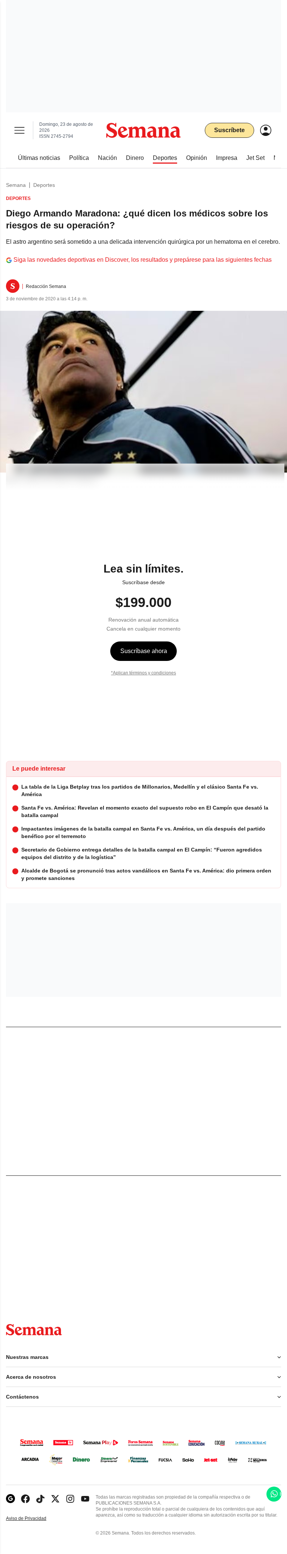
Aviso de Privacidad (34, 1518)
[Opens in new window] (25, 1498)
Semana (16, 185)
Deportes (44, 185)
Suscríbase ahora (143, 651)
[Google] (10, 1498)
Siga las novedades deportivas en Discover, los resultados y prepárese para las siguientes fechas (142, 260)
